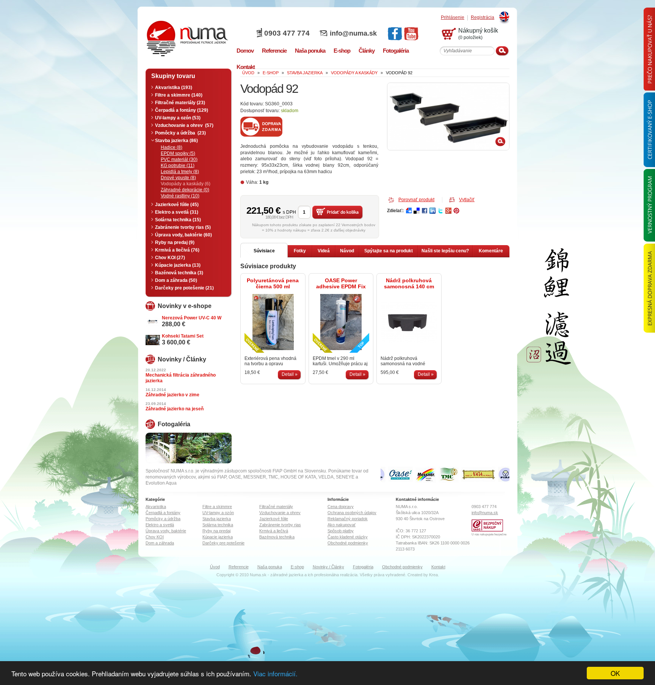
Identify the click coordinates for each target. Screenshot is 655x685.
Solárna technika (217, 524)
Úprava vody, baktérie (166, 531)
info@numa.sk (353, 33)
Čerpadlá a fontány (163, 512)
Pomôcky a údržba (163, 518)
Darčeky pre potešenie (223, 543)
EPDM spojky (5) (178, 153)
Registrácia (482, 17)
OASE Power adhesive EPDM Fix (341, 283)
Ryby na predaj (216, 531)
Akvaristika (156, 506)
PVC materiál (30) (179, 159)
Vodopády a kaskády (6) (185, 183)
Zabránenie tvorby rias (280, 524)
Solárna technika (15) (178, 219)
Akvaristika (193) (173, 87)
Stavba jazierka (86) (176, 140)
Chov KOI (155, 537)
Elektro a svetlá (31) (176, 212)
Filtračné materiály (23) (180, 102)
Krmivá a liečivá (273, 531)
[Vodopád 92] (448, 116)
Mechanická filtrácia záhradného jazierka (181, 377)
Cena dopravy (341, 506)
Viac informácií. (275, 673)
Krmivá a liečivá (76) (177, 250)
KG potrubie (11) (177, 165)
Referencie (239, 567)
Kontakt (438, 567)
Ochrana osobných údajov (352, 512)
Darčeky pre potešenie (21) (184, 288)
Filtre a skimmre (217, 506)
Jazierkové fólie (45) (177, 204)
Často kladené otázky (348, 537)
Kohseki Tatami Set (183, 336)
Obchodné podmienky (348, 543)
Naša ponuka (269, 567)
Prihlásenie (452, 17)
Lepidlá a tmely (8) (180, 171)
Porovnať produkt (416, 199)
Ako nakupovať (342, 524)
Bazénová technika (277, 537)
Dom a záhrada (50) (176, 280)
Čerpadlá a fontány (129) (181, 110)
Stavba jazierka (216, 518)
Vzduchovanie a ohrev (280, 512)
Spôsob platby (341, 531)
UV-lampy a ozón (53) (178, 117)
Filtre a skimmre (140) (178, 95)
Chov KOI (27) (170, 257)
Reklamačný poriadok (348, 518)
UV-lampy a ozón (218, 512)
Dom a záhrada (160, 543)
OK (615, 673)
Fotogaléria (363, 567)
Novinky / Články (328, 567)
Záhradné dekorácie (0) (185, 189)
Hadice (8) (171, 147)
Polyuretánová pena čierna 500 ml (273, 283)
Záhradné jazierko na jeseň (175, 408)
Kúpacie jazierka (217, 537)
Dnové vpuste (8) (178, 177)
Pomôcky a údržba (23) (180, 133)
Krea (433, 574)
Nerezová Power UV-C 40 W (191, 318)
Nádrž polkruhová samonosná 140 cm (409, 283)
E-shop (297, 567)
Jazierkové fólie (273, 518)
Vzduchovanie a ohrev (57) (184, 125)
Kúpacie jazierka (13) (178, 265)
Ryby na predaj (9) (174, 242)
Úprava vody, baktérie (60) (183, 235)
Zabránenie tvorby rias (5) (183, 227)
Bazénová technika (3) (179, 272)
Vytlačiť (467, 199)
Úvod (215, 567)
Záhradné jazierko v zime (172, 394)
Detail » (290, 374)
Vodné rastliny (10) (180, 196)
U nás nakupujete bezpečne (489, 534)
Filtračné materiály (276, 506)
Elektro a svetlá (160, 524)
